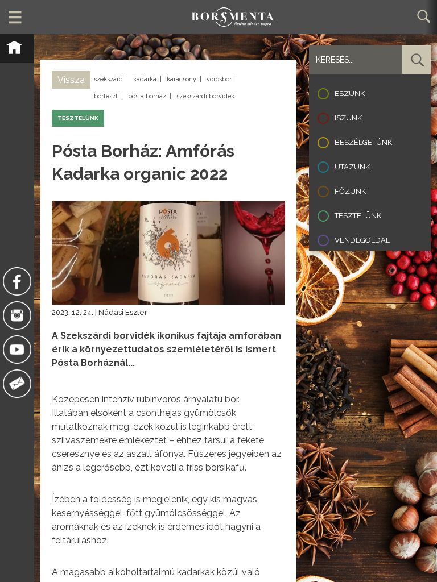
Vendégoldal (362, 240)
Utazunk (352, 167)
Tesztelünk (358, 215)
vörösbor (219, 79)
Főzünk (350, 191)
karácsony (181, 79)
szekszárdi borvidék (205, 96)
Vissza (71, 79)
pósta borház (147, 96)
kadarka (144, 79)
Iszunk (348, 118)
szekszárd (108, 79)
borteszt (106, 96)
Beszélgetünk (363, 142)
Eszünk (350, 93)
